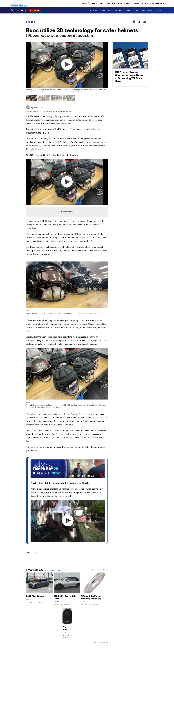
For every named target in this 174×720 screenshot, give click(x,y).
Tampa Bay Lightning (97, 10)
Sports (128, 3)
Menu (85, 3)
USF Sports (158, 10)
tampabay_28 (15, 10)
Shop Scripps (140, 3)
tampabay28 (19, 10)
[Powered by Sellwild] (104, 642)
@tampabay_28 (26, 10)
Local (95, 3)
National (105, 3)
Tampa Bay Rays (132, 10)
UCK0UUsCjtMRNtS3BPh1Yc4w (22, 10)
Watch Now (156, 3)
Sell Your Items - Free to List (55, 570)
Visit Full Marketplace (100, 570)
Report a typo (32, 552)
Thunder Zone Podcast (115, 10)
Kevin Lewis (39, 107)
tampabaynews (12, 10)
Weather (117, 3)
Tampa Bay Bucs (146, 10)
